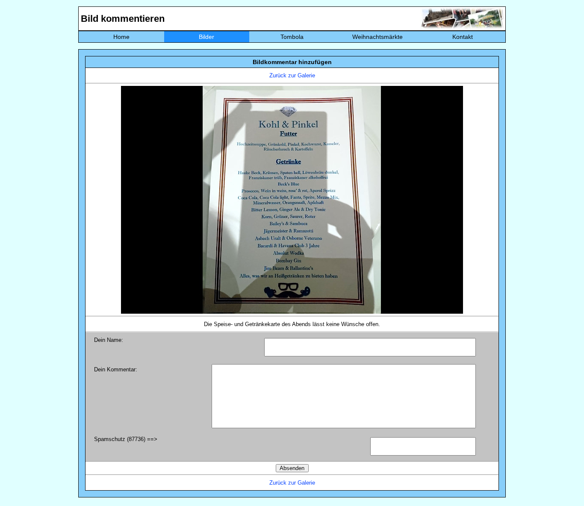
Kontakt (462, 36)
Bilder (206, 36)
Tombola (292, 36)
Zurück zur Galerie (292, 75)
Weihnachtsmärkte (377, 36)
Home (121, 36)
